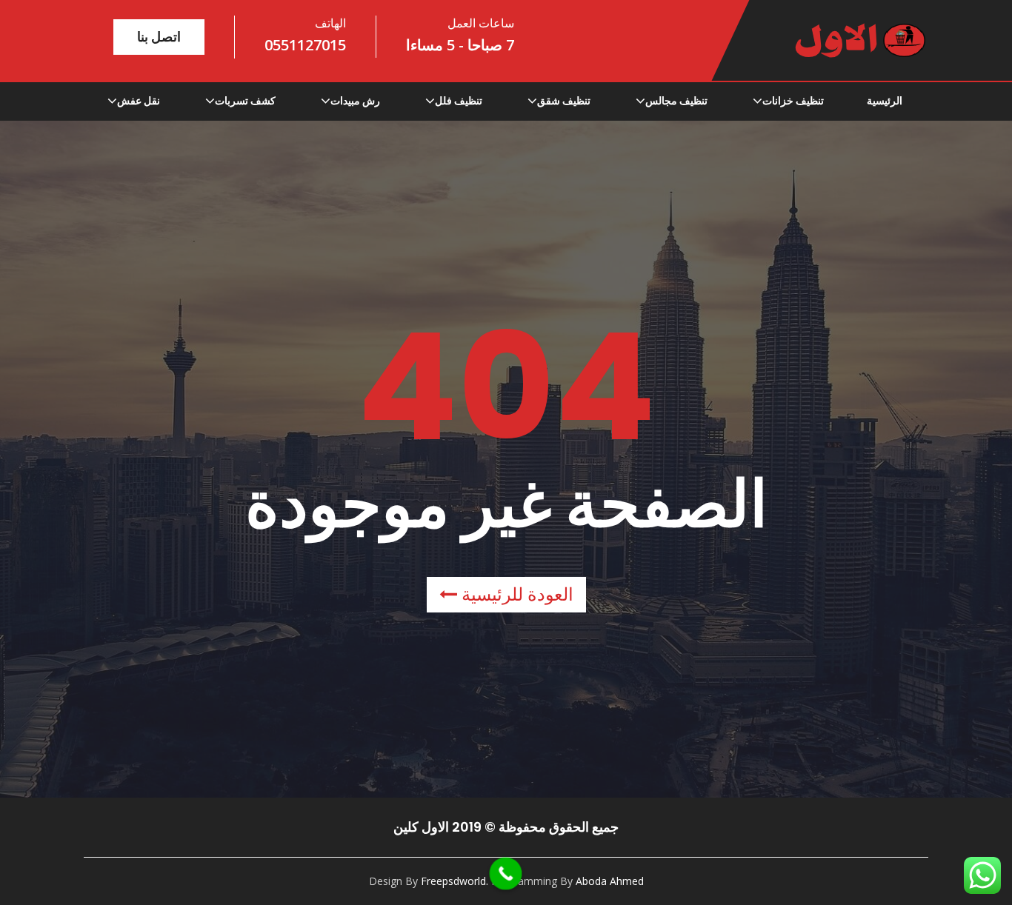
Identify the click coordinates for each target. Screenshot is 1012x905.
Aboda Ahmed (610, 881)
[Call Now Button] (506, 874)
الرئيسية (884, 100)
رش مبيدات (355, 100)
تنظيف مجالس (676, 100)
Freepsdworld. (454, 881)
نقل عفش (138, 100)
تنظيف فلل (458, 100)
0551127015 (305, 45)
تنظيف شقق (563, 100)
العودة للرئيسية (515, 594)
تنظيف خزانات (793, 100)
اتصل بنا (159, 36)
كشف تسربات (245, 100)
